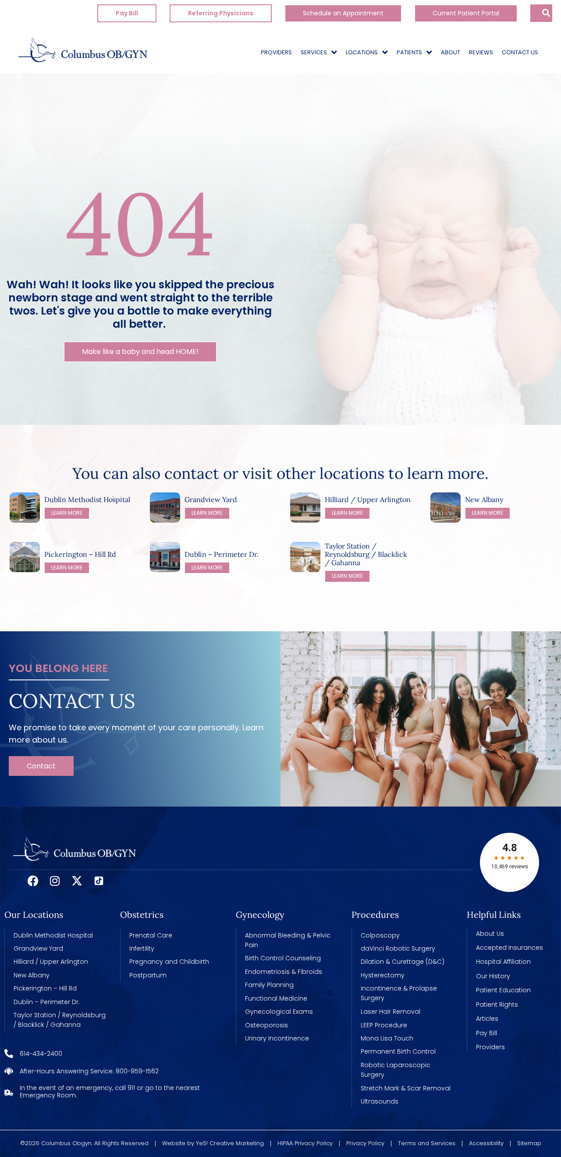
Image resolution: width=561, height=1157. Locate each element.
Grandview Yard (211, 499)
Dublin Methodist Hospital (87, 499)
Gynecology (260, 914)
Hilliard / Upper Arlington (368, 499)
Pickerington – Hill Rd (80, 554)
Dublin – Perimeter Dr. (222, 554)
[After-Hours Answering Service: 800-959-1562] (8, 1071)
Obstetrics (141, 914)
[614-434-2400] (8, 1053)
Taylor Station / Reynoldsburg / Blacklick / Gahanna (366, 554)
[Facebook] (33, 881)
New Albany (484, 499)
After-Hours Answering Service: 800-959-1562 (89, 1071)
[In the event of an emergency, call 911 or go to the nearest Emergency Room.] (8, 1091)
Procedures (375, 914)
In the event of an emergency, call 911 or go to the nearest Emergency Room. (110, 1091)
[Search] (551, 13)
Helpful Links (494, 914)
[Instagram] (55, 881)
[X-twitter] (77, 881)
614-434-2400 (41, 1053)
